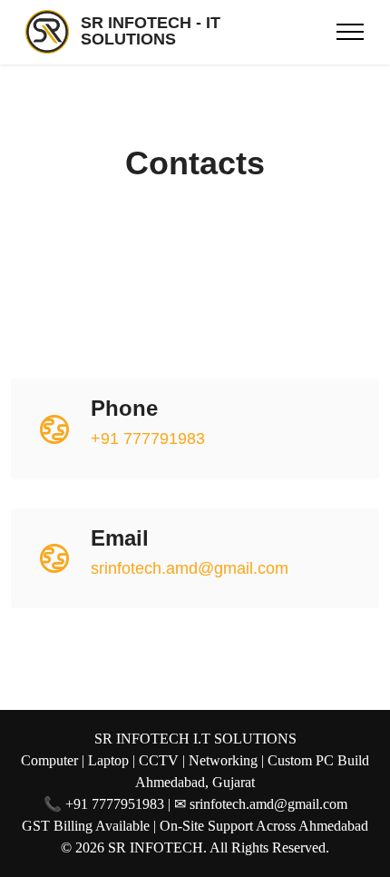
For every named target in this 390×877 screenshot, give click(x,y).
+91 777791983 (148, 438)
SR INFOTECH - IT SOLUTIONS (150, 31)
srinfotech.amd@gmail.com (189, 568)
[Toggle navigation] (350, 32)
